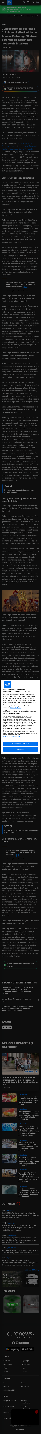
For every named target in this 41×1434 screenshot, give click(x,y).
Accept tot (20, 749)
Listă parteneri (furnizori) (11, 737)
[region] (20, 717)
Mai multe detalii (15, 708)
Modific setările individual (20, 743)
